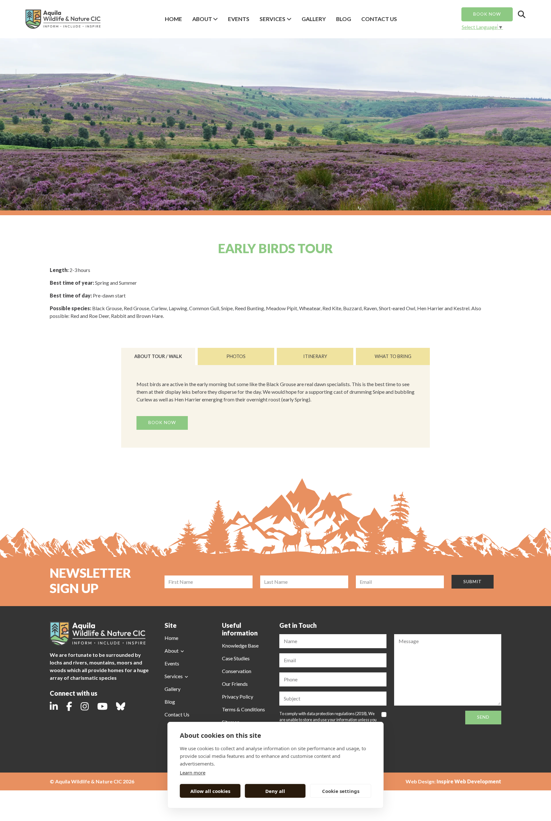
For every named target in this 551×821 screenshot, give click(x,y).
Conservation (236, 671)
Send (483, 717)
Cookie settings (340, 791)
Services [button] (272, 19)
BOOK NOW (487, 14)
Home (173, 19)
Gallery (314, 19)
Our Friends (235, 684)
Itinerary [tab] (315, 356)
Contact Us (379, 19)
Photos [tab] (236, 356)
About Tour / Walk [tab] (158, 356)
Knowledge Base (240, 645)
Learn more (192, 772)
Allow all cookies (210, 791)
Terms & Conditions (243, 709)
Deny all (275, 791)
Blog (343, 19)
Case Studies (236, 658)
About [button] (202, 19)
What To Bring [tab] (393, 356)
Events (238, 19)
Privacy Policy (237, 696)
